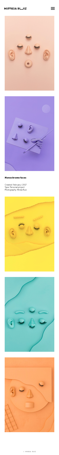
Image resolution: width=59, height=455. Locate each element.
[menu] (53, 8)
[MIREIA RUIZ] (15, 10)
